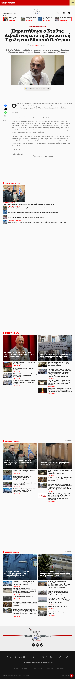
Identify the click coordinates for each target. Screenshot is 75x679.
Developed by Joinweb (67, 675)
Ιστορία (28, 662)
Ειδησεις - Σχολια (34, 26)
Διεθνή (46, 657)
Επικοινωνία (50, 668)
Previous (3, 19)
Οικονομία (37, 657)
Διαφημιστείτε (60, 668)
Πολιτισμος (42, 26)
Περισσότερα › (68, 22)
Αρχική (10, 657)
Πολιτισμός (64, 657)
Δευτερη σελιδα (12, 552)
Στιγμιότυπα (38, 662)
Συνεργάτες (49, 662)
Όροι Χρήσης (25, 668)
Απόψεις (19, 657)
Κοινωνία (55, 657)
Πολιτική (28, 657)
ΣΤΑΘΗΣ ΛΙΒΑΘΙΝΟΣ (49, 156)
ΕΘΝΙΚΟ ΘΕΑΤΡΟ (38, 156)
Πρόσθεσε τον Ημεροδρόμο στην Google (38, 88)
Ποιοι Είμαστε (14, 668)
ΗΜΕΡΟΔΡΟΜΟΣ (35, 45)
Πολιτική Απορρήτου (38, 668)
